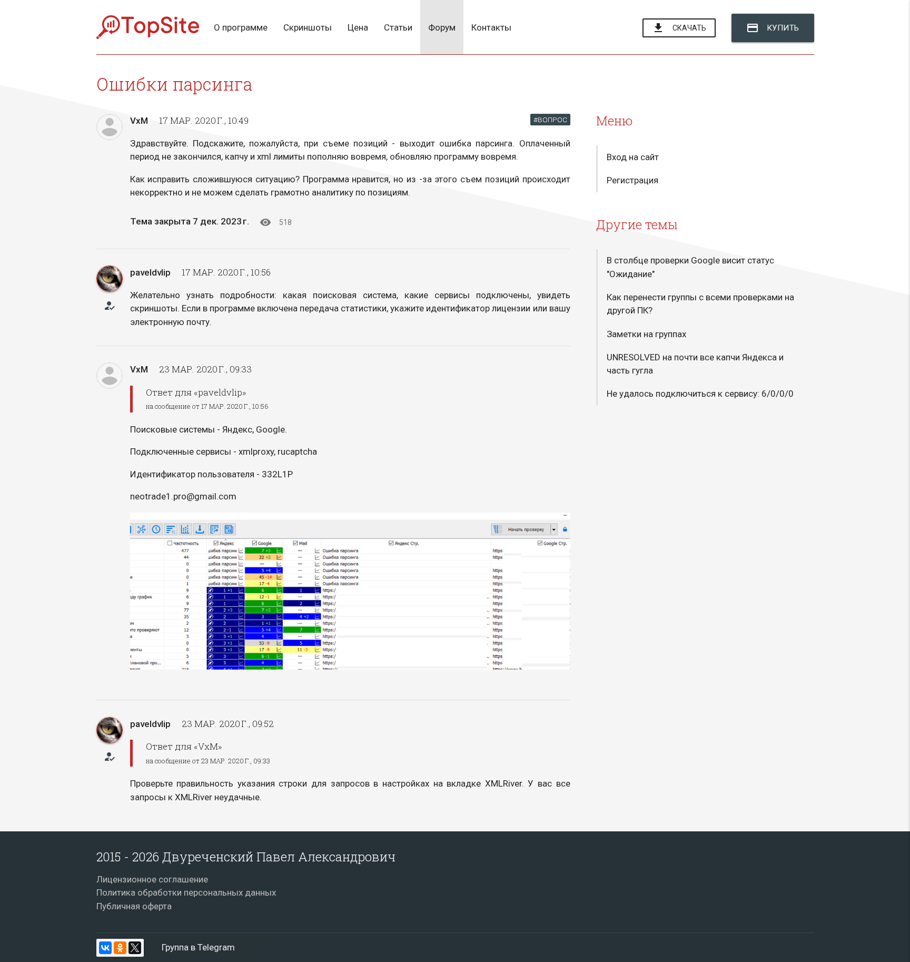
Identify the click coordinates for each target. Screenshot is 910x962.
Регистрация (632, 180)
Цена (358, 27)
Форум (442, 27)
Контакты (491, 27)
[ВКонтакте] (105, 947)
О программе (241, 27)
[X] (134, 947)
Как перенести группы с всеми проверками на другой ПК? (700, 304)
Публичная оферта (134, 906)
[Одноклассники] (120, 947)
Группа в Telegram (198, 947)
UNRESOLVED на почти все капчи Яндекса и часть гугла (695, 364)
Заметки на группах (646, 334)
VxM (139, 120)
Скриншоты (307, 27)
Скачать (679, 28)
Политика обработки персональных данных (186, 892)
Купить (772, 28)
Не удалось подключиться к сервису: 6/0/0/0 (700, 393)
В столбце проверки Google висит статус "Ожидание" (690, 267)
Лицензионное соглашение (152, 879)
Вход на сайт (633, 157)
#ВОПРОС (550, 119)
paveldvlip (150, 272)
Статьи (398, 27)
